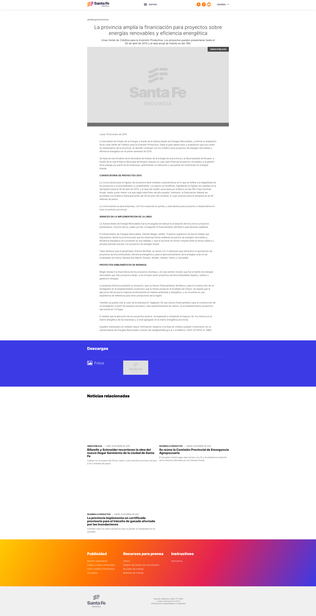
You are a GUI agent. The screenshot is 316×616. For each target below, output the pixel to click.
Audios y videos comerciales (101, 565)
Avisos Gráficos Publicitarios (101, 569)
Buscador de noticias (133, 569)
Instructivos (177, 561)
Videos (126, 561)
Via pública (92, 573)
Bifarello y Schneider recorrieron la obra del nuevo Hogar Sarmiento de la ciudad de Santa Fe (120, 453)
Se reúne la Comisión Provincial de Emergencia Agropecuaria (194, 451)
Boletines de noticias (133, 573)
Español (221, 4)
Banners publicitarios (97, 561)
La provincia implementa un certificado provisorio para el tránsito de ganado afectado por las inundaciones (121, 521)
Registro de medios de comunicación (141, 565)
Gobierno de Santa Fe (98, 4)
